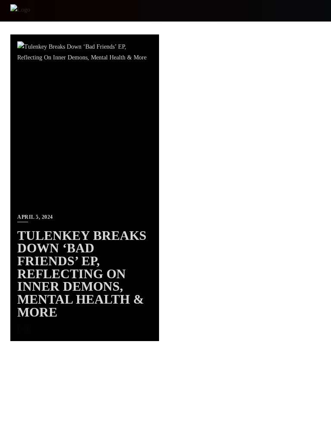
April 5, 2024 (35, 217)
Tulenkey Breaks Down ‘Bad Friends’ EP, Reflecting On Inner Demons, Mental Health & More (82, 274)
